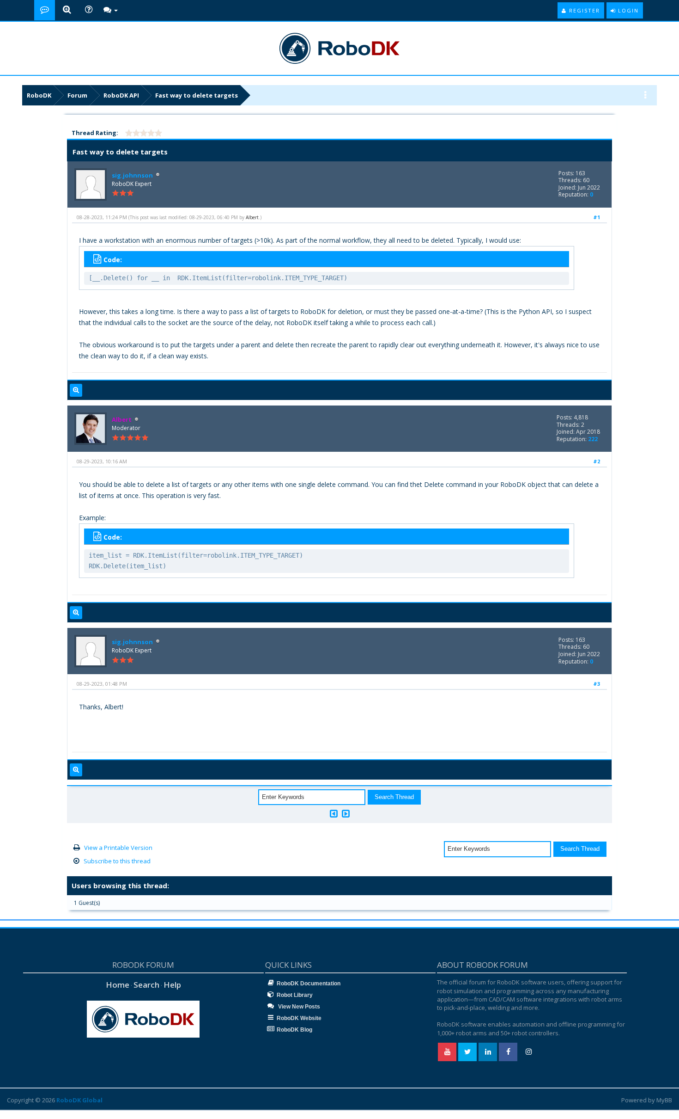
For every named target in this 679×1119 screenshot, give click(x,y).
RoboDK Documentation (308, 983)
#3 (596, 683)
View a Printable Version (118, 847)
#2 (596, 461)
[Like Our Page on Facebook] (508, 1052)
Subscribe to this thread (117, 861)
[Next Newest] (346, 813)
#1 (596, 217)
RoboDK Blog (294, 1030)
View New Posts (298, 1006)
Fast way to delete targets (196, 95)
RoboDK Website (299, 1018)
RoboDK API (121, 95)
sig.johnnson (132, 175)
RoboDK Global (79, 1100)
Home (117, 984)
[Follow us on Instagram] (528, 1052)
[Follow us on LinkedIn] (488, 1052)
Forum (77, 95)
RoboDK (39, 95)
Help (172, 984)
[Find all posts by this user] (76, 390)
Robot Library (295, 995)
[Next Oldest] (334, 813)
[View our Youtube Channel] (447, 1052)
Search (146, 984)
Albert (252, 217)
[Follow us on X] (467, 1052)
